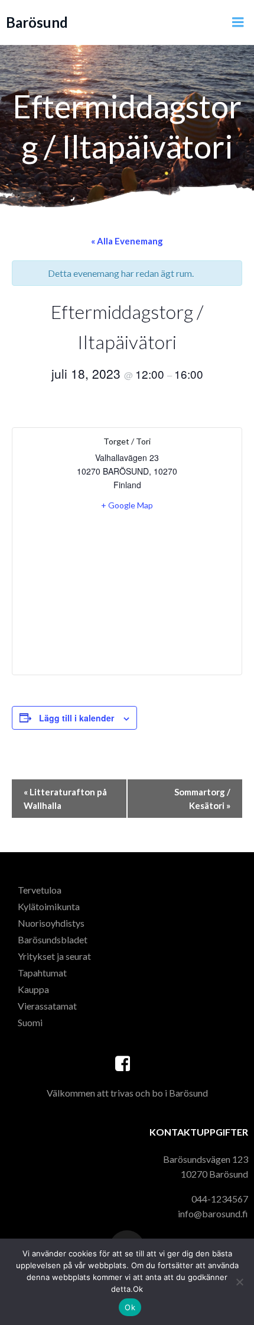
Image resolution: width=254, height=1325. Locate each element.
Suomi (30, 1022)
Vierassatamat (47, 1005)
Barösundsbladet (52, 939)
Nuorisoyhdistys (51, 923)
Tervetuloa (39, 889)
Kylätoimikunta (49, 906)
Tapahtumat (42, 972)
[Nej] (239, 1282)
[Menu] (238, 22)
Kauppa (33, 989)
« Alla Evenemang (127, 241)
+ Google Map (127, 505)
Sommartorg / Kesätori (202, 798)
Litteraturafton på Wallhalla (65, 798)
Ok (130, 1307)
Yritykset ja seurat (54, 956)
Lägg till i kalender (76, 718)
